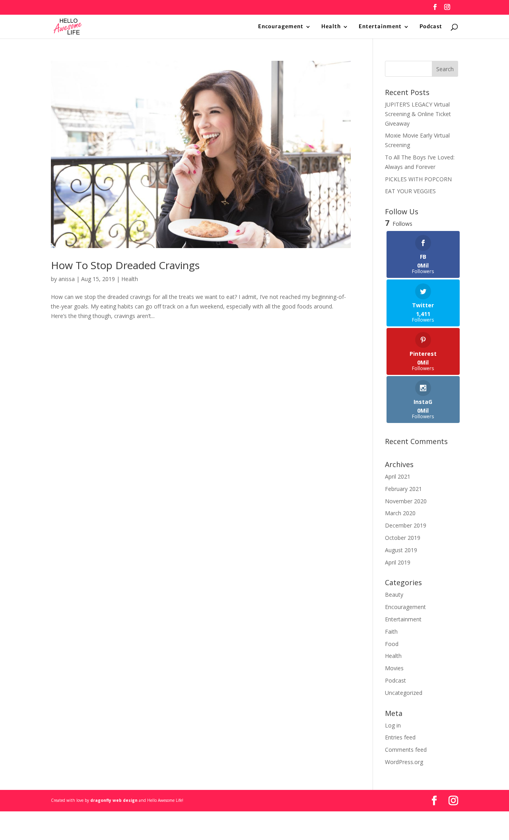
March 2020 (400, 513)
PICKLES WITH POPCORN (418, 179)
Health (331, 27)
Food (391, 644)
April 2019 (397, 562)
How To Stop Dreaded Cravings (125, 265)
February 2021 (403, 489)
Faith (391, 631)
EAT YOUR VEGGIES (410, 191)
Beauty (394, 594)
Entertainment (380, 27)
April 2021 (397, 476)
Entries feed (400, 737)
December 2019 (405, 525)
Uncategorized (403, 692)
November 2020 (406, 501)
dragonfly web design (114, 800)
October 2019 (402, 537)
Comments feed (406, 749)
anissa (66, 279)
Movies (394, 668)
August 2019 (401, 550)
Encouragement (280, 27)
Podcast (431, 27)
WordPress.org (404, 762)
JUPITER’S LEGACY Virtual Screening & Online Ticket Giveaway (418, 114)
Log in (393, 725)
